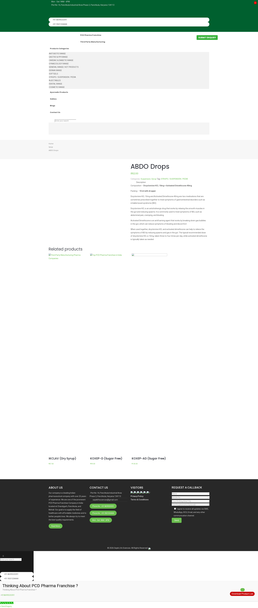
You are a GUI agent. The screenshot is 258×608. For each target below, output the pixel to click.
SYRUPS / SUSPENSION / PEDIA (174, 179)
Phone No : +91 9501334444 (103, 513)
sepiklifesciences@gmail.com (105, 500)
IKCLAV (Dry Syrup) (62, 458)
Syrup (51, 147)
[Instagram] (50, 16)
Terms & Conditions (140, 500)
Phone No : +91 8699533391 (103, 506)
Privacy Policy (137, 496)
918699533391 (8, 595)
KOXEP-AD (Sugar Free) (149, 458)
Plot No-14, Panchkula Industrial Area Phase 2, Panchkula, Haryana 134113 (82, 5)
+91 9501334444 (60, 24)
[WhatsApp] (50, 9)
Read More (55, 526)
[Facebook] (50, 12)
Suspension (146, 179)
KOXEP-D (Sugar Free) (106, 458)
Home (51, 144)
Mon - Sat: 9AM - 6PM (100, 520)
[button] (6, 606)
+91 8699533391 (60, 20)
